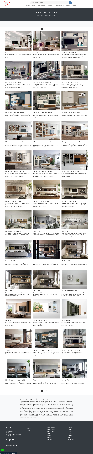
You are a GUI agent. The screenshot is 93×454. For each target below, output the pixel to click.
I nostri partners (31, 432)
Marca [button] (15, 24)
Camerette (50, 437)
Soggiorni (70, 427)
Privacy (1, 453)
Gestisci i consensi (13, 453)
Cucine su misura (51, 431)
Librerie (70, 435)
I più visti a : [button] (75, 24)
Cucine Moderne (51, 427)
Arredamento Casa (40, 5)
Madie (69, 437)
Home (38, 15)
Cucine (33, 5)
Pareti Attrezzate (52, 15)
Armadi (49, 435)
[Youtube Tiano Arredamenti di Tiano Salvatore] (13, 440)
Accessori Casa (50, 5)
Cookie (5, 453)
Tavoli (69, 431)
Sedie (69, 433)
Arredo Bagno (71, 439)
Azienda (29, 428)
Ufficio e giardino (60, 5)
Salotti (69, 429)
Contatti (74, 5)
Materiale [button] (36, 24)
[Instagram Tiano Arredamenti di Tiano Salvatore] (10, 440)
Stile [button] (55, 24)
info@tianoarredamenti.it (15, 434)
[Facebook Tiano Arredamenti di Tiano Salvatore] (7, 440)
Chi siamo (28, 5)
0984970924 (11, 435)
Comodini (49, 439)
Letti (48, 433)
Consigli (28, 430)
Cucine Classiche (51, 429)
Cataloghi (68, 5)
